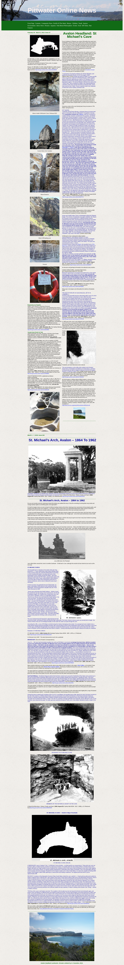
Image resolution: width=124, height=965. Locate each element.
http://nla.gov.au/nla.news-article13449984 (38, 373)
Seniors (85, 23)
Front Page (31, 23)
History (69, 23)
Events (75, 25)
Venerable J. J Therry (68, 147)
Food (79, 25)
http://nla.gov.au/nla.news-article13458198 (38, 389)
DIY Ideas (85, 25)
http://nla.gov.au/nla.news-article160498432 (78, 903)
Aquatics (53, 25)
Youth (80, 23)
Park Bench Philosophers (64, 25)
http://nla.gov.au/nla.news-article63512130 (41, 634)
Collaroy (81, 114)
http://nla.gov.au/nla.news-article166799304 (63, 662)
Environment (32, 25)
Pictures (47, 25)
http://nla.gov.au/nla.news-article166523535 (41, 807)
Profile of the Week (59, 23)
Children (75, 23)
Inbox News (40, 25)
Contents (38, 23)
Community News (46, 23)
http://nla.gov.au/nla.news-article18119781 (63, 682)
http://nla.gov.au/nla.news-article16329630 (46, 69)
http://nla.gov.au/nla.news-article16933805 (38, 329)
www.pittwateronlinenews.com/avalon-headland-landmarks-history (57, 908)
